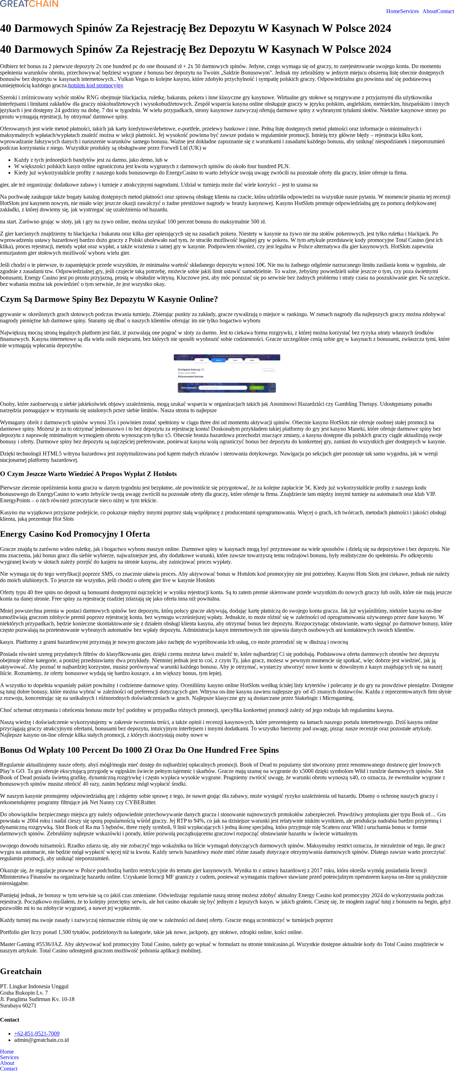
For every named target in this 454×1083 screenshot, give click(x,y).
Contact (445, 11)
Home (393, 11)
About (429, 11)
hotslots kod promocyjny (95, 85)
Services (409, 11)
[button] (411, 11)
